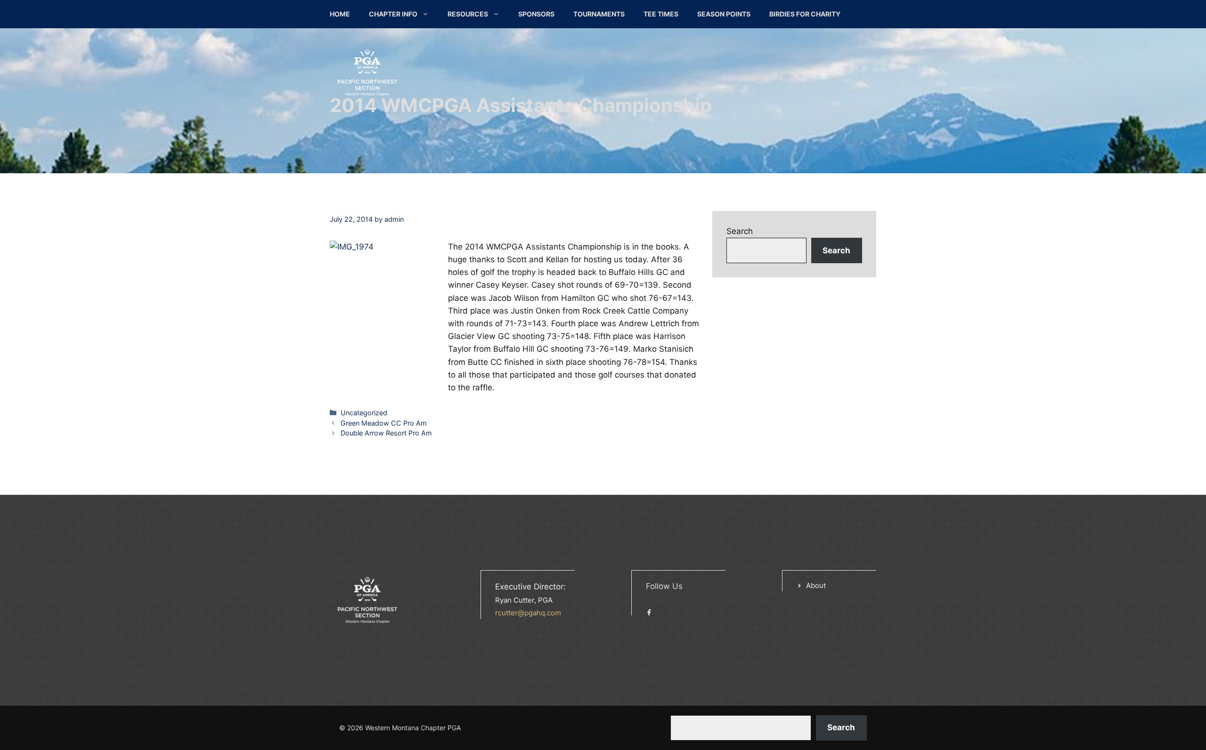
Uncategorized (364, 413)
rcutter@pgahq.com (528, 612)
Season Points (723, 14)
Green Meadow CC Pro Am (384, 423)
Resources (468, 14)
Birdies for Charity (804, 14)
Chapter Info (393, 14)
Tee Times (661, 14)
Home (340, 14)
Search (739, 231)
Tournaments (599, 14)
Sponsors (536, 14)
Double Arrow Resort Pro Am (386, 433)
